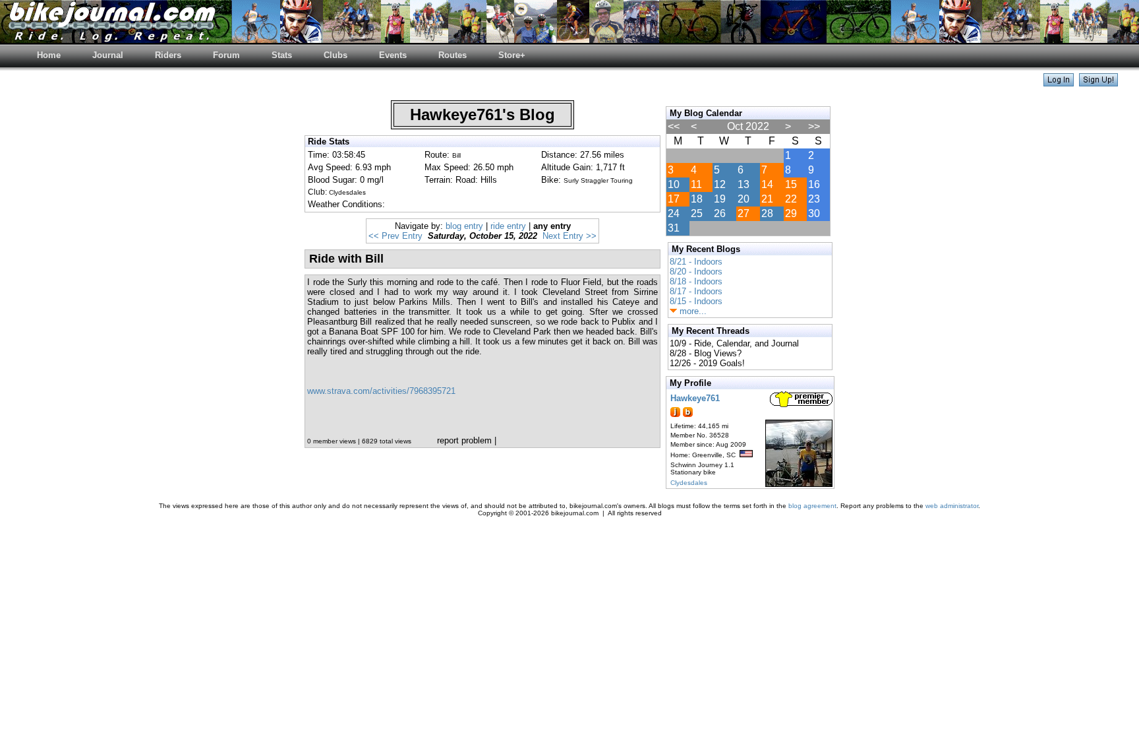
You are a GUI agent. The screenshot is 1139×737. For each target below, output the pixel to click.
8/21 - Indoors (696, 262)
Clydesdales (688, 482)
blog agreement (812, 505)
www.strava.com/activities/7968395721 (381, 391)
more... (692, 311)
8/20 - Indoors (696, 271)
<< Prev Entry (395, 236)
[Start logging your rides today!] (1098, 82)
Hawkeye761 (695, 398)
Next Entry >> (569, 236)
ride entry (508, 226)
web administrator (951, 505)
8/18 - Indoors (696, 281)
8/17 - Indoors (696, 291)
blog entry (464, 226)
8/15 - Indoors (696, 301)
